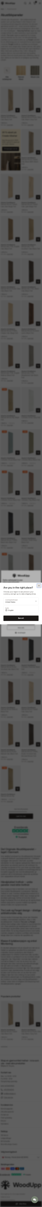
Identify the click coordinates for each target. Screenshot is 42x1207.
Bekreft (21, 618)
